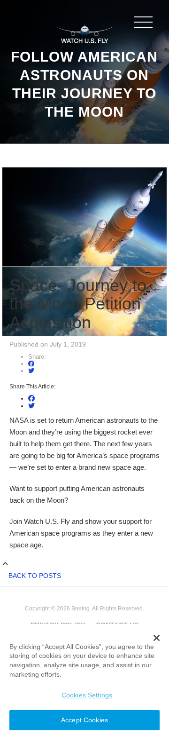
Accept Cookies (84, 720)
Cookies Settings (86, 695)
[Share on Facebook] (31, 363)
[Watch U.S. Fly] (84, 32)
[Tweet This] (31, 370)
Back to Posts (34, 575)
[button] (157, 638)
